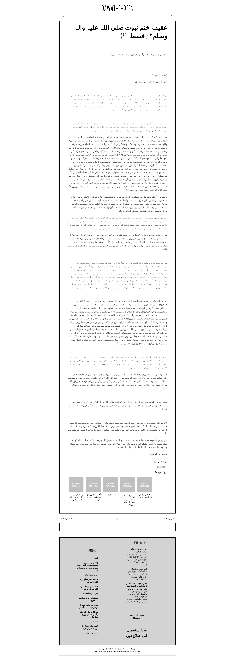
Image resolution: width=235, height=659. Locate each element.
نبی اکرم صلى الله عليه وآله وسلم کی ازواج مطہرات (89, 614)
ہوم (63, 16)
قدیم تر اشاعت (169, 518)
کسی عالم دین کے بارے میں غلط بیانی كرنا (89, 627)
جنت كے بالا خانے (91, 575)
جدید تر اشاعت (66, 518)
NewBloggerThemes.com (131, 651)
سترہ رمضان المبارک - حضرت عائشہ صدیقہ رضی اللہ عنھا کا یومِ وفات (128, 499)
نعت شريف (93, 621)
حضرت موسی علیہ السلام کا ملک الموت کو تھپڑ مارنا (136, 584)
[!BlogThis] (163, 467)
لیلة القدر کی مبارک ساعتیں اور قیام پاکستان (76, 497)
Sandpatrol (106, 651)
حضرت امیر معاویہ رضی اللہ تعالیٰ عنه (88, 580)
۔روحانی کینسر (91, 633)
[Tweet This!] (158, 462)
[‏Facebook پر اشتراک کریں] (158, 467)
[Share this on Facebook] (161, 462)
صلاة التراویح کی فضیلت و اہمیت (145, 495)
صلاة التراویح (112, 494)
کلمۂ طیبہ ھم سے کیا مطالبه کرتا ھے (139, 550)
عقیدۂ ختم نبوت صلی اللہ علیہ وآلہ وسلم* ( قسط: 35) (120, 31)
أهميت (95, 558)
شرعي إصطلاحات (90, 593)
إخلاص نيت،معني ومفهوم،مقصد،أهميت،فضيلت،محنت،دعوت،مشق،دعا (87, 566)
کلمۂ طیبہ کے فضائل (139, 569)
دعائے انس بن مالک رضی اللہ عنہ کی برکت (88, 587)
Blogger (136, 618)
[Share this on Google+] (155, 462)
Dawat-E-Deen (117, 8)
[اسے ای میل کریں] (165, 467)
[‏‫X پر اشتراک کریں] (160, 467)
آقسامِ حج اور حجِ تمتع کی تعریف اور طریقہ (93, 497)
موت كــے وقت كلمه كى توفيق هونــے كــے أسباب (88, 606)
